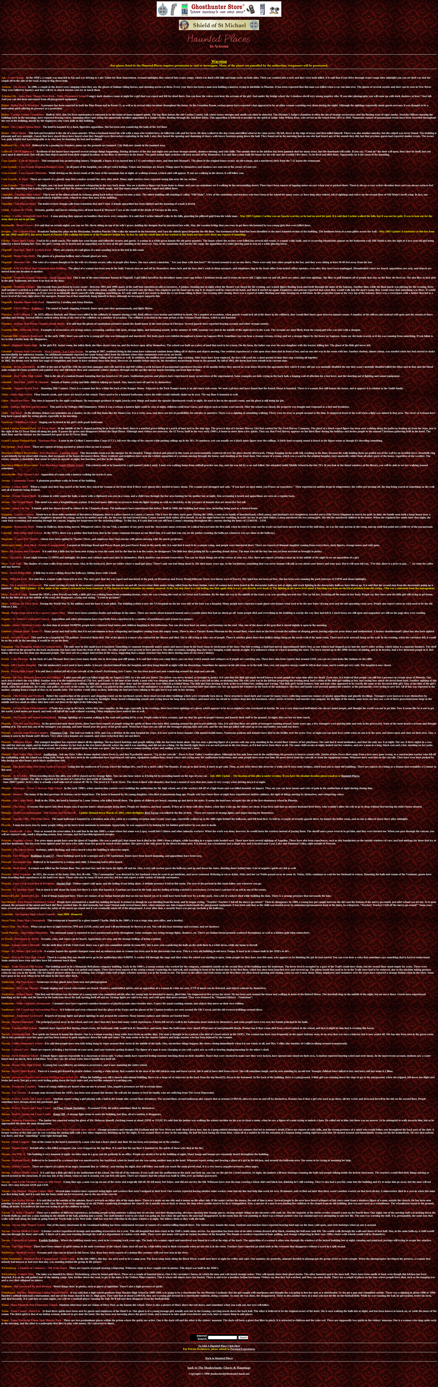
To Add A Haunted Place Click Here (219, 1345)
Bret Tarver (151, 812)
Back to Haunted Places (219, 1358)
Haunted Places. (350, 775)
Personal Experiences (242, 1349)
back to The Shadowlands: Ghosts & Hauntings (219, 1367)
